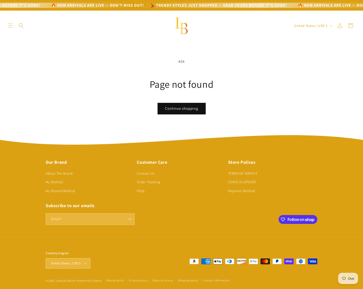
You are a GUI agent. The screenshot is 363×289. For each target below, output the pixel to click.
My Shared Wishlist (61, 191)
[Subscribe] (128, 219)
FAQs (140, 191)
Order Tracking (148, 182)
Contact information (216, 280)
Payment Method (241, 191)
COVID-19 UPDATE (242, 182)
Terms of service (162, 280)
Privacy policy (138, 280)
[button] (10, 25)
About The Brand (59, 173)
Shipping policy (188, 280)
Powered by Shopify (89, 280)
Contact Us (145, 173)
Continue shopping (181, 108)
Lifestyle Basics (66, 280)
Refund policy (115, 280)
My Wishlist (54, 182)
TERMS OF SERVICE (243, 173)
